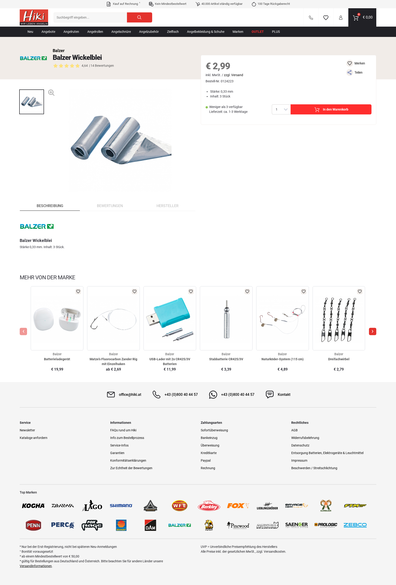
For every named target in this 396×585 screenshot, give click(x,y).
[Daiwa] (62, 505)
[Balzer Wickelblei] (31, 101)
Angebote (48, 31)
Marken (238, 31)
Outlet (258, 31)
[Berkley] (209, 505)
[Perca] (62, 525)
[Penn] (33, 525)
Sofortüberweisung (214, 430)
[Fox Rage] (92, 525)
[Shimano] (121, 505)
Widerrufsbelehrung (305, 438)
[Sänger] (296, 525)
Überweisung (210, 445)
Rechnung (208, 468)
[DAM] (150, 525)
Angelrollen (95, 31)
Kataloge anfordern (33, 438)
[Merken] (326, 17)
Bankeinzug (209, 438)
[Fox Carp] (238, 505)
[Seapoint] (121, 525)
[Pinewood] (238, 525)
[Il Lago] (92, 505)
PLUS (276, 31)
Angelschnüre (121, 31)
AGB (294, 430)
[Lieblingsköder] (267, 505)
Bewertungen (110, 206)
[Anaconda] (150, 505)
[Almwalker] (325, 505)
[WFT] (179, 505)
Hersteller (168, 206)
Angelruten (71, 31)
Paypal (206, 460)
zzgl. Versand (233, 75)
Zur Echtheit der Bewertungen (131, 468)
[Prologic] (325, 525)
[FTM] (355, 505)
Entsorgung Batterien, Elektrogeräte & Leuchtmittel (327, 453)
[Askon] (267, 525)
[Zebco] (355, 525)
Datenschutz (300, 445)
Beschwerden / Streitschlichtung (314, 468)
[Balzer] (33, 58)
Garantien (117, 453)
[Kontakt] (311, 17)
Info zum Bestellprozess (127, 438)
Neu (30, 31)
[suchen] (139, 17)
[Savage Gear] (296, 505)
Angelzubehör (149, 31)
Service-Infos (119, 445)
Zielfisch (173, 31)
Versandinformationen (36, 566)
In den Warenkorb (335, 109)
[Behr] (209, 525)
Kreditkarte (209, 453)
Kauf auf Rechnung (126, 4)
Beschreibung (50, 206)
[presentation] (31, 85)
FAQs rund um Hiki (123, 430)
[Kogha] (33, 505)
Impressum (299, 460)
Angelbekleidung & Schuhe (205, 31)
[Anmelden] (341, 17)
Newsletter (27, 430)
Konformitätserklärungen (128, 460)
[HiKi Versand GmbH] (34, 17)
